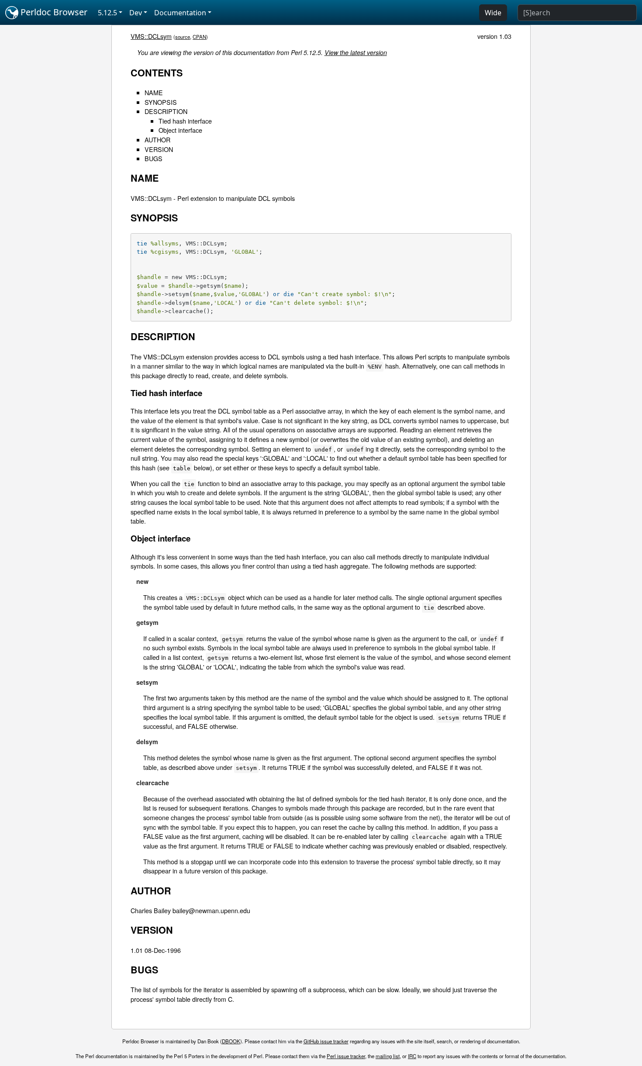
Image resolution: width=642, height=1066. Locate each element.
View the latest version (355, 52)
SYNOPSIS (161, 102)
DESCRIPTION (166, 111)
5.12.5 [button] (107, 12)
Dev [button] (135, 12)
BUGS (153, 158)
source (182, 36)
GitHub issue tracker (326, 1041)
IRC (412, 1055)
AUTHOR (157, 139)
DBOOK (231, 1041)
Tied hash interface (185, 120)
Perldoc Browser (52, 12)
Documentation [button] (180, 12)
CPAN (199, 36)
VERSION (159, 149)
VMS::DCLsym (151, 36)
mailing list (388, 1055)
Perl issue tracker (346, 1055)
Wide (493, 12)
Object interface (180, 130)
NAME (154, 92)
